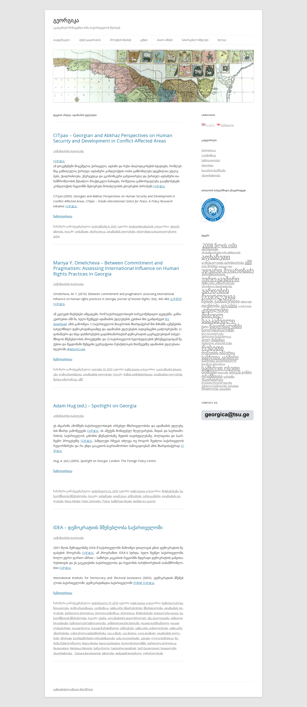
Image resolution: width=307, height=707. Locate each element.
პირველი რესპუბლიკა (216, 336)
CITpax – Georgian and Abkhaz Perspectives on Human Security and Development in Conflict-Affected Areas (112, 138)
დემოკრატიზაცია (70, 374)
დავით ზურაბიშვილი (105, 628)
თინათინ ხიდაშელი (128, 653)
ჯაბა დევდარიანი (127, 638)
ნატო (205, 326)
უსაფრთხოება (211, 175)
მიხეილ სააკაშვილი (218, 318)
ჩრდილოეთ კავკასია (216, 389)
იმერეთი (66, 638)
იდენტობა (210, 305)
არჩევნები (134, 496)
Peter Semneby (91, 501)
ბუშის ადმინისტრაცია (138, 374)
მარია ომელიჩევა (65, 379)
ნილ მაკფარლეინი (212, 333)
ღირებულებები (153, 653)
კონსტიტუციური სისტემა (123, 623)
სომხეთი (209, 372)
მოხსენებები (170, 491)
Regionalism (61, 648)
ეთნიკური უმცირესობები (126, 608)
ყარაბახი (233, 386)
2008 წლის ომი (219, 245)
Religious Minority (81, 648)
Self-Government (148, 648)
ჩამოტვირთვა (62, 216)
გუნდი (144, 40)
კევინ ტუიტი (244, 306)
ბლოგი (222, 40)
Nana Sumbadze (109, 643)
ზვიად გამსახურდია (221, 301)
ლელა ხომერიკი (162, 638)
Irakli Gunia (132, 369)
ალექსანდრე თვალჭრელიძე (127, 618)
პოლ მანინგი (213, 339)
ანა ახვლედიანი (158, 618)
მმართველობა (153, 608)
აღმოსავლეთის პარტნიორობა (223, 263)
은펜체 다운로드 (143, 583)
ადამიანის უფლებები (121, 231)
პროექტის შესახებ (120, 40)
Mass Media (72, 501)
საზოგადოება (211, 160)
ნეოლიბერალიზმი (133, 643)
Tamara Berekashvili (88, 653)
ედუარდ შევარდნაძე (228, 270)
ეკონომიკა (101, 608)
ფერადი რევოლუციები (217, 383)
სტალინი (223, 372)
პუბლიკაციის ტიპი (90, 40)
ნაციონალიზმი (225, 326)
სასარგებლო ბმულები (195, 40)
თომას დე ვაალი (144, 501)
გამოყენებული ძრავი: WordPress (73, 689)
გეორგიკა (66, 20)
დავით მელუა (81, 628)
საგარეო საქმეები (214, 170)
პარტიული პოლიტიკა (79, 613)
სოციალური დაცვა (166, 613)
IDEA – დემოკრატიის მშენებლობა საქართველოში (107, 527)
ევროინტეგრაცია (213, 274)
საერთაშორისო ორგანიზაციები (94, 638)
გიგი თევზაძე (147, 633)
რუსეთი (213, 347)
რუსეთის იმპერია (218, 352)
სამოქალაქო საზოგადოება (88, 623)
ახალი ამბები (165, 40)
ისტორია (207, 165)
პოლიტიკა (128, 613)
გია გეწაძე (114, 633)
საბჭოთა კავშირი (220, 357)
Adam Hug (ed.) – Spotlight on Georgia (95, 405)
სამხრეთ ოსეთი (121, 501)
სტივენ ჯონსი (240, 372)
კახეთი (145, 638)
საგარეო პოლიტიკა (213, 364)
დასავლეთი (225, 266)
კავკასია (228, 305)
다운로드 (59, 161)
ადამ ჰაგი (119, 496)
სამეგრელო (102, 648)
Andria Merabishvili (141, 226)
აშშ (80, 379)
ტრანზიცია (212, 376)
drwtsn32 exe (76, 349)
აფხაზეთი (81, 231)
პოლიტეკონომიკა (107, 613)
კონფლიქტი (215, 310)
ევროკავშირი (152, 496)
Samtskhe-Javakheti (123, 648)
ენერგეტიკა (97, 231)
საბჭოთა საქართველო (219, 360)
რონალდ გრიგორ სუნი (217, 343)
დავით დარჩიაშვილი (155, 623)
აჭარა (103, 618)
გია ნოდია (130, 633)
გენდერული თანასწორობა (88, 633)
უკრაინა (228, 377)
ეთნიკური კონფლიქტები (151, 628)
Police (106, 501)
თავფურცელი (61, 40)
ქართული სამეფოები (214, 386)
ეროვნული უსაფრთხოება (217, 286)
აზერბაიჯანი (210, 249)
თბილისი (108, 653)
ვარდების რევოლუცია (218, 293)
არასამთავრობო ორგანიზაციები (221, 252)
